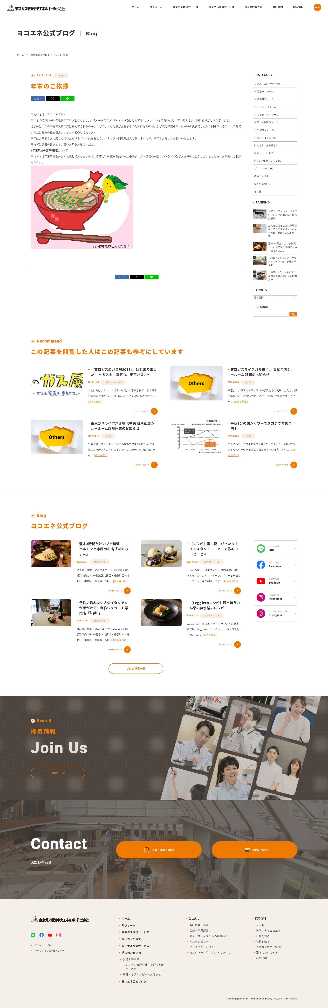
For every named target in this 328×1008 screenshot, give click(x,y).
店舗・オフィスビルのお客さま (142, 974)
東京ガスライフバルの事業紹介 (208, 936)
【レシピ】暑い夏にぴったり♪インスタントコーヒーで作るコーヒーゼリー (213, 548)
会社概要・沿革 (199, 925)
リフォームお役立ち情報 (267, 83)
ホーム (20, 55)
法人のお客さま (131, 953)
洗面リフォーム (265, 99)
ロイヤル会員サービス (135, 946)
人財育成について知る (269, 947)
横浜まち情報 (261, 176)
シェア (38, 98)
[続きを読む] (95, 401)
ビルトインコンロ (266, 137)
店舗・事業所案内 (163, 850)
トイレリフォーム (266, 107)
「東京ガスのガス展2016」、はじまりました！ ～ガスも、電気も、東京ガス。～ (124, 372)
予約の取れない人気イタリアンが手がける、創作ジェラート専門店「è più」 (103, 607)
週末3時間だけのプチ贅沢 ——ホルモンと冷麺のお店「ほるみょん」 (103, 548)
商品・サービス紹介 (265, 153)
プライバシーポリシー (44, 945)
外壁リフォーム (265, 130)
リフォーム (128, 925)
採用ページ (58, 773)
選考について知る (267, 952)
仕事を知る (263, 936)
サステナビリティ (200, 941)
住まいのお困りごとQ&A (267, 160)
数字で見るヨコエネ (268, 930)
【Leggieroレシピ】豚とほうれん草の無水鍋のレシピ (214, 605)
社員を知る (263, 941)
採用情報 (260, 918)
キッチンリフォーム (268, 114)
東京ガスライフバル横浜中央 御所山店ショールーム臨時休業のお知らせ (122, 426)
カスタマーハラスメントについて (209, 952)
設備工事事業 (131, 959)
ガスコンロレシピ (263, 168)
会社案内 (193, 918)
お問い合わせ (260, 850)
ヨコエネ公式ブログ (39, 55)
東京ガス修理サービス (135, 932)
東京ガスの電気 (131, 939)
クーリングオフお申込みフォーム (50, 950)
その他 (61, 76)
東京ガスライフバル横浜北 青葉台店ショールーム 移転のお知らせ (262, 372)
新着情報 (261, 958)
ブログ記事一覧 (135, 668)
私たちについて (262, 183)
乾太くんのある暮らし (266, 145)
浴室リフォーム (265, 91)
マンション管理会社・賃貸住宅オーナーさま (143, 966)
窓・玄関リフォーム (268, 122)
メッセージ (263, 925)
